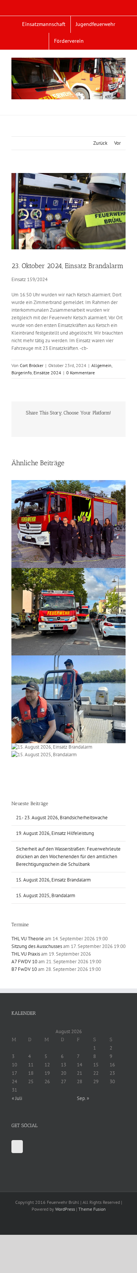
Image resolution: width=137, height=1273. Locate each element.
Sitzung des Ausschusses (36, 946)
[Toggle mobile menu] (122, 103)
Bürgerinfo (21, 372)
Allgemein (101, 365)
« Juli (17, 1098)
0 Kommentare (80, 372)
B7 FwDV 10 (24, 969)
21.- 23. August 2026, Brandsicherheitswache (62, 817)
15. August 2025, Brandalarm (45, 895)
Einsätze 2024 (47, 372)
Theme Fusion (92, 1209)
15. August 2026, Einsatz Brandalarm (53, 880)
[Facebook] (17, 1146)
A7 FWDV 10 (24, 961)
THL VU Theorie (27, 938)
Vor (117, 143)
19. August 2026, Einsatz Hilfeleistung (55, 833)
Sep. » (83, 1098)
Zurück (100, 143)
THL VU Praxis (25, 954)
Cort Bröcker (31, 365)
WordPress (65, 1209)
